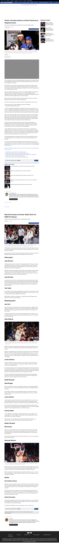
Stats (33, 4)
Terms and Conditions (36, 534)
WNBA (28, 2)
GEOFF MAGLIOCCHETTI (12, 193)
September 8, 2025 (16, 105)
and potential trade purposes (33, 292)
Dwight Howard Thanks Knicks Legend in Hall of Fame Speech (17, 153)
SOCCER (16, 2)
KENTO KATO (11, 518)
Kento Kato (6, 221)
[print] (10, 202)
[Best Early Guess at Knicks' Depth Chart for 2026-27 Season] (48, 35)
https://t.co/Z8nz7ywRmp (15, 104)
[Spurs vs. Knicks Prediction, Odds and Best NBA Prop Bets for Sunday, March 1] (48, 29)
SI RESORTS (16, 0)
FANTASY (31, 2)
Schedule (27, 4)
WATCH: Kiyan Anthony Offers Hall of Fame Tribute (15, 155)
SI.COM (2, 0)
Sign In (57, 2)
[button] (36, 2)
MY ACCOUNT (24, 0)
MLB (22, 2)
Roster (31, 4)
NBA (19, 2)
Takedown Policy (26, 534)
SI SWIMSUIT (8, 0)
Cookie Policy (19, 534)
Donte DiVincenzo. (8, 145)
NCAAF (24, 2)
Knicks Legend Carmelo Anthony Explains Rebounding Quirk (17, 157)
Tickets (36, 4)
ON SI (4, 0)
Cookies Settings (10, 536)
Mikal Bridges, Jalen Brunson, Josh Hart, (17, 144)
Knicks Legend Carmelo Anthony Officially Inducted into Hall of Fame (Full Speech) (21, 154)
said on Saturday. (15, 131)
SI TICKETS (12, 0)
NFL (13, 2)
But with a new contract (34, 471)
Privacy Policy (10, 534)
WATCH (51, 2)
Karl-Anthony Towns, (28, 144)
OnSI (24, 4)
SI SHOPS (20, 0)
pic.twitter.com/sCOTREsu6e (25, 104)
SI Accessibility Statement (47, 534)
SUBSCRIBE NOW (29, 0)
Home (22, 4)
